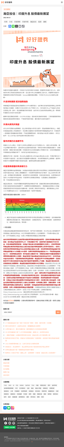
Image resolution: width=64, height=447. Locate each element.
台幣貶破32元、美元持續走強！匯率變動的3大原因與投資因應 (26, 329)
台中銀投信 (22, 388)
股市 (5, 397)
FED (17, 385)
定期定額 (52, 388)
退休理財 (6, 375)
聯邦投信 (55, 394)
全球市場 (54, 385)
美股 (45, 394)
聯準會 (49, 394)
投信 (11, 300)
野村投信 (33, 397)
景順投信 (6, 394)
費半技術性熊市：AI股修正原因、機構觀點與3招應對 (22, 326)
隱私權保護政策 (39, 420)
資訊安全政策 (47, 420)
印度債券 (17, 22)
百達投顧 (19, 394)
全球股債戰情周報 (8, 388)
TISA (5, 385)
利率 (5, 22)
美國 (34, 394)
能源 (39, 22)
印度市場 (25, 22)
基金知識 (6, 363)
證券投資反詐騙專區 (49, 423)
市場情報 (6, 366)
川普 (11, 391)
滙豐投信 (12, 394)
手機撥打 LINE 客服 (10, 427)
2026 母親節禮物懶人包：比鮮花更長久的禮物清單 (22, 344)
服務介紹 (6, 372)
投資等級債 (24, 391)
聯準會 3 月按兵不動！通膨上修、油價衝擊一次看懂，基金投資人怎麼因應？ (30, 353)
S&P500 (27, 385)
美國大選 (39, 394)
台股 (28, 388)
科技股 (25, 394)
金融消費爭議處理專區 (22, 423)
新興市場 (44, 391)
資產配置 (14, 397)
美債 (30, 394)
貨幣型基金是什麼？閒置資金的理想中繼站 (19, 350)
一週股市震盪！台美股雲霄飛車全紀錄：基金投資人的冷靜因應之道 (27, 335)
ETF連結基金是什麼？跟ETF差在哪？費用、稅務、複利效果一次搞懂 (28, 323)
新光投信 (37, 391)
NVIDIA (22, 385)
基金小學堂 (38, 388)
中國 (37, 385)
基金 (32, 388)
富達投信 (6, 391)
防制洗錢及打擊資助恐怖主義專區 (36, 423)
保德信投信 (43, 385)
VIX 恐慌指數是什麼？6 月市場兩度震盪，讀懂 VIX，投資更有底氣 (27, 332)
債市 (49, 385)
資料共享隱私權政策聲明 (22, 425)
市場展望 (17, 391)
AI (13, 385)
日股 (57, 391)
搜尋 (58, 312)
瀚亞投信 (33, 22)
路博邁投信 (22, 397)
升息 (10, 22)
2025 (9, 385)
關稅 (38, 397)
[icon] (6, 422)
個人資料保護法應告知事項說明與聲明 (25, 420)
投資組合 (31, 391)
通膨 (44, 22)
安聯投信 (45, 388)
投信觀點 (7, 9)
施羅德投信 (51, 391)
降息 (42, 397)
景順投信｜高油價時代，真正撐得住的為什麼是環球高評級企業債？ (27, 347)
